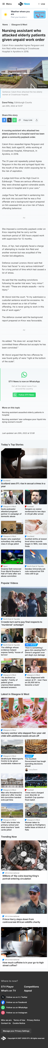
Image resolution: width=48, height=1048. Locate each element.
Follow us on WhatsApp (17, 1007)
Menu (9, 4)
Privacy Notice (33, 1020)
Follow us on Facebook (16, 1002)
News (5, 24)
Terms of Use (19, 1020)
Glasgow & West (19, 24)
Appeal (28, 990)
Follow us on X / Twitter (16, 997)
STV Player (7, 986)
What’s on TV (8, 990)
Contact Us (6, 1023)
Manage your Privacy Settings (16, 1031)
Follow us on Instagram (16, 1012)
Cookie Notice (19, 1023)
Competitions (31, 986)
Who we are (6, 1020)
